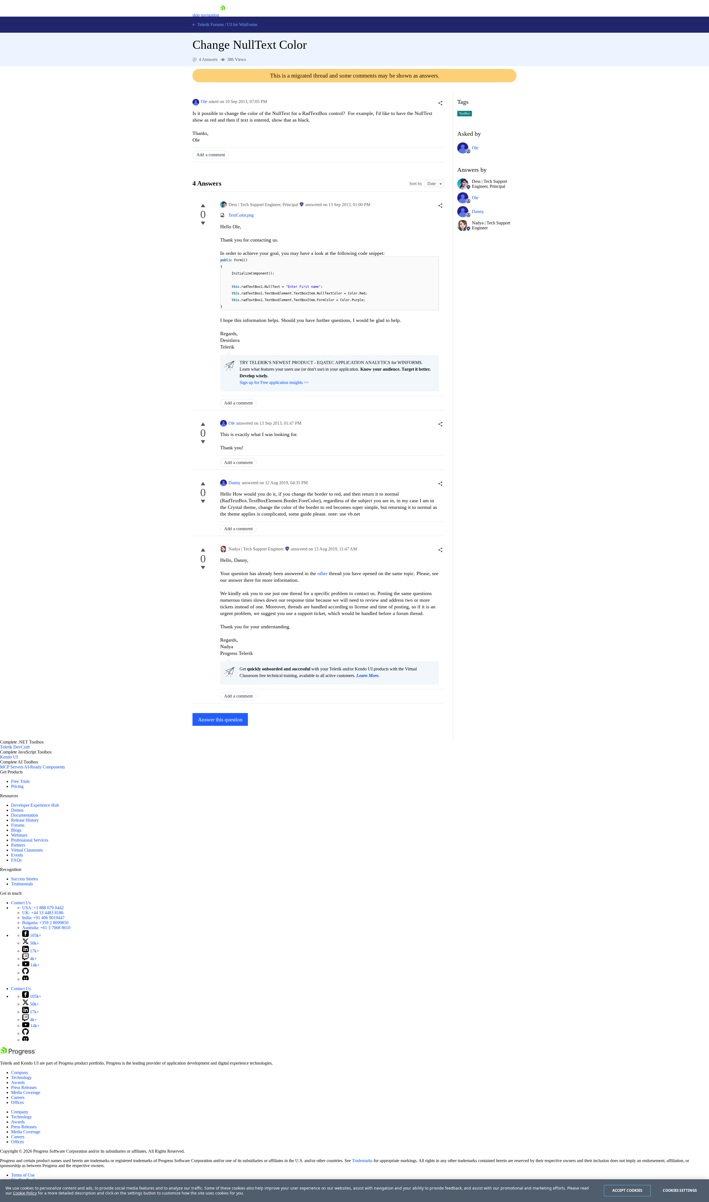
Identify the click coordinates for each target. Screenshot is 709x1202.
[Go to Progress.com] (18, 1053)
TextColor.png (241, 215)
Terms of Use (23, 1175)
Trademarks (362, 1160)
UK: (42, 912)
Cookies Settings (680, 1190)
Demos (17, 810)
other (322, 573)
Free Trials (20, 781)
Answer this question (220, 719)
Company (19, 1072)
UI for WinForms (242, 24)
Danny (234, 482)
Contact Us (21, 902)
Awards (18, 1082)
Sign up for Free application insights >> (274, 382)
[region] (354, 1190)
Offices (17, 1102)
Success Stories (24, 878)
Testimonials (22, 883)
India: (43, 917)
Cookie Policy (25, 1193)
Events (17, 855)
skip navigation (205, 15)
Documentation (24, 815)
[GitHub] (25, 972)
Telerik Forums (210, 24)
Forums (17, 825)
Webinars (19, 835)
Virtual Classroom (27, 850)
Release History (25, 820)
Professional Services (29, 840)
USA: (43, 907)
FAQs (16, 860)
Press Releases (24, 1087)
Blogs (16, 830)
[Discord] (25, 979)
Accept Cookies (627, 1190)
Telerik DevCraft (15, 747)
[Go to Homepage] (222, 15)
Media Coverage (25, 1092)
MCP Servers (11, 767)
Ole (204, 101)
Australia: (46, 927)
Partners (18, 845)
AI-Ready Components (44, 767)
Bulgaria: (45, 922)
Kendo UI (9, 757)
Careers (17, 1097)
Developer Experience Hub (35, 805)
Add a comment (210, 154)
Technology (21, 1077)
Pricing (17, 786)
